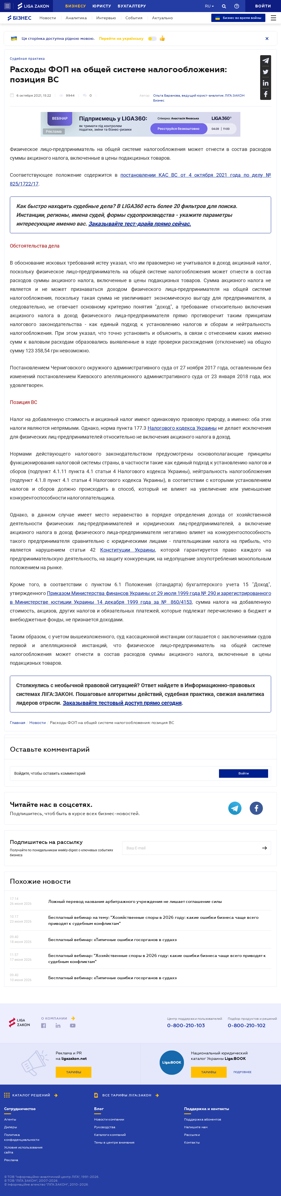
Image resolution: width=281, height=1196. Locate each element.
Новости (48, 18)
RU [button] (207, 6)
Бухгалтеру (132, 6)
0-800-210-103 (186, 1025)
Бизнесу (75, 6)
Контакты (192, 1142)
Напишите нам (195, 1127)
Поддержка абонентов (202, 1119)
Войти (243, 773)
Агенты (10, 1119)
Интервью (106, 18)
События (133, 18)
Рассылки (192, 1135)
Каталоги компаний (110, 1135)
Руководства (104, 1127)
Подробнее (242, 1072)
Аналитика (76, 18)
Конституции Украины (127, 550)
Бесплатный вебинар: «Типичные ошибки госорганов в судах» (112, 939)
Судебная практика (27, 59)
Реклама (11, 1160)
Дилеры (10, 1127)
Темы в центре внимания (114, 1142)
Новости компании (109, 1119)
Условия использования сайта (23, 1150)
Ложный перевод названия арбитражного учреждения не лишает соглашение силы (135, 901)
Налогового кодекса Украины (182, 428)
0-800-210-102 (246, 1025)
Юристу (101, 6)
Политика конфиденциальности (21, 1137)
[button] (7, 6)
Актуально (162, 18)
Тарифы (73, 1072)
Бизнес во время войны (241, 18)
